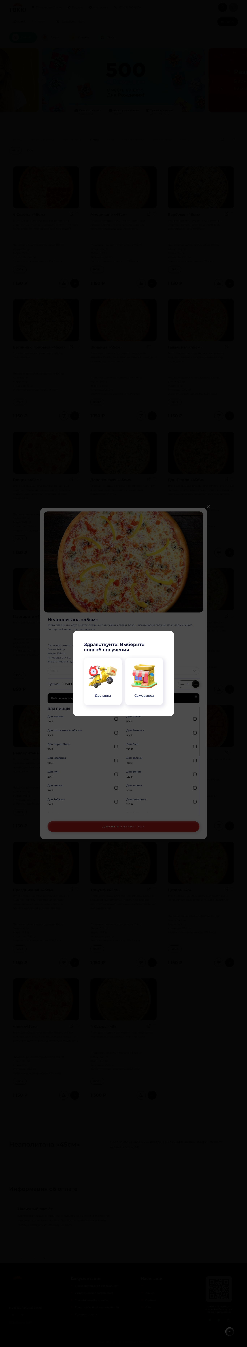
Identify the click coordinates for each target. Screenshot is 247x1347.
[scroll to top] (229, 1331)
